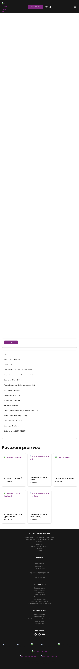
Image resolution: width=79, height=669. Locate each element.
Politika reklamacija (39, 616)
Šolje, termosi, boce (40, 599)
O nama (39, 551)
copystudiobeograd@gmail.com (39, 572)
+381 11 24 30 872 (39, 564)
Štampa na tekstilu (39, 588)
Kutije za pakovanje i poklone (39, 601)
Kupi (11, 342)
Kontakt (39, 548)
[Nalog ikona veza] (50, 7)
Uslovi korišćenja (39, 614)
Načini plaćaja (39, 623)
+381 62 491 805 (39, 568)
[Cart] (46, 7)
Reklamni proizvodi (39, 590)
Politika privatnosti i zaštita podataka (39, 619)
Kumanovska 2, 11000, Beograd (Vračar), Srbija (39, 537)
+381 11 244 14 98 (39, 566)
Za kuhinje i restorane (39, 594)
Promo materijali (39, 592)
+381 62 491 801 (39, 577)
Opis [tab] (5, 354)
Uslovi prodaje (39, 621)
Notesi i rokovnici (39, 597)
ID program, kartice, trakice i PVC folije (39, 603)
